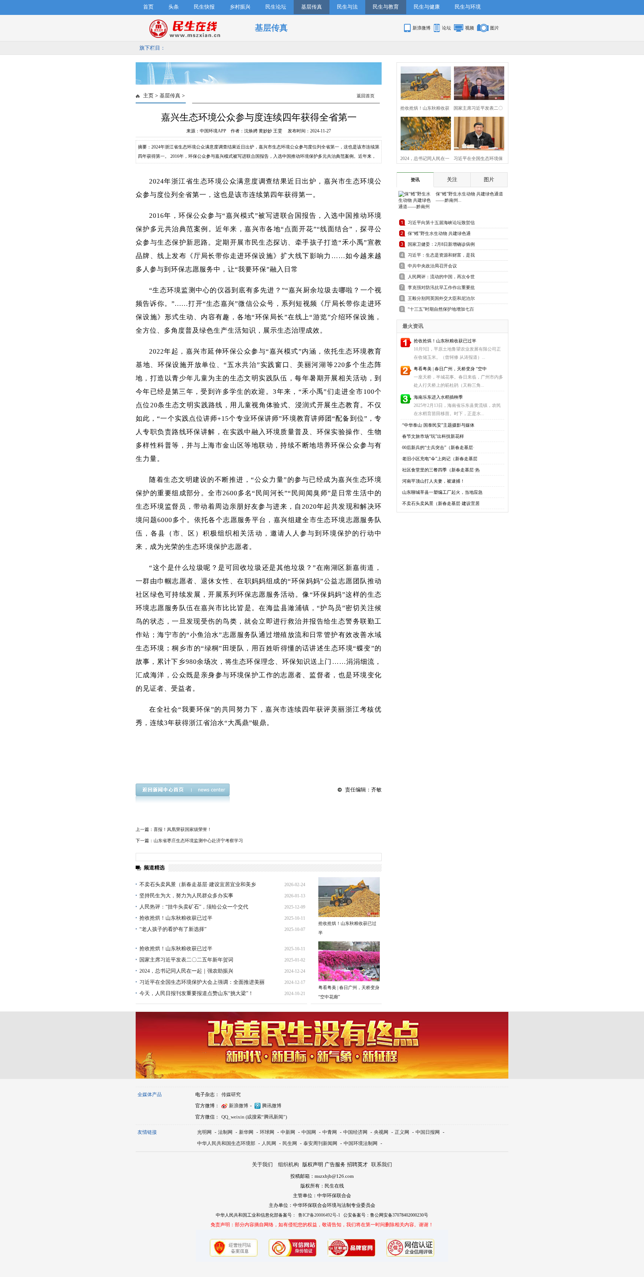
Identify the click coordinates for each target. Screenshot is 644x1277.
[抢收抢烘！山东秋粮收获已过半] (349, 897)
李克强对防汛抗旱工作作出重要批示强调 (441, 289)
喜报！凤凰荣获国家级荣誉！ (183, 829)
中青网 (329, 1132)
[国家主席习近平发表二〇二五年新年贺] (477, 82)
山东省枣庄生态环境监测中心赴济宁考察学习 (198, 840)
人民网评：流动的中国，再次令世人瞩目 (441, 278)
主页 (148, 95)
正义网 (402, 1132)
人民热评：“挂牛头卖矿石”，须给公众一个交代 (193, 907)
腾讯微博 (271, 1105)
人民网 (269, 1143)
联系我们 (381, 1164)
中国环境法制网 (361, 1143)
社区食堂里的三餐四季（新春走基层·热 (441, 470)
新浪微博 (421, 28)
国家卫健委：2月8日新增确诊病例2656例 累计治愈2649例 (441, 246)
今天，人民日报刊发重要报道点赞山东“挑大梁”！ (196, 993)
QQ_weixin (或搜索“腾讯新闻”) (254, 1117)
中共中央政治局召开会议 (432, 266)
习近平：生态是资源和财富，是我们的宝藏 (441, 256)
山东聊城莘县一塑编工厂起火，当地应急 (442, 492)
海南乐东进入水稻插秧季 (438, 397)
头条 (173, 7)
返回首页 (366, 95)
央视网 (381, 1132)
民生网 (289, 1143)
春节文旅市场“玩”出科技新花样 (433, 436)
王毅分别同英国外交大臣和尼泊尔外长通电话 (441, 300)
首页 (148, 7)
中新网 (288, 1132)
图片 (494, 28)
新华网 (246, 1132)
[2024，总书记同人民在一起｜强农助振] (423, 132)
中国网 (309, 1132)
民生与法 (347, 7)
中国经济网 (355, 1132)
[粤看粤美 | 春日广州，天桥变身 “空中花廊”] (349, 961)
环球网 (267, 1132)
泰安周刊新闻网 (320, 1143)
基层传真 (311, 7)
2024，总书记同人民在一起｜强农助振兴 (186, 971)
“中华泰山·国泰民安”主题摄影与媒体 (438, 425)
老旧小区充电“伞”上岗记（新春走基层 (439, 458)
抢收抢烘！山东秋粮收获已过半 (175, 918)
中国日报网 (428, 1132)
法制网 (225, 1132)
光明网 (204, 1132)
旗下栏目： (152, 48)
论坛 (446, 28)
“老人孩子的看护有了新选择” (172, 929)
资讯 (415, 179)
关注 (452, 179)
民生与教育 (386, 7)
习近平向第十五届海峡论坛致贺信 (441, 222)
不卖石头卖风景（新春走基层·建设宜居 (441, 503)
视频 (469, 28)
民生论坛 (275, 7)
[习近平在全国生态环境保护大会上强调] (477, 132)
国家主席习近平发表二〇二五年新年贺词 (186, 960)
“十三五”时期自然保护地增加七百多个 (441, 310)
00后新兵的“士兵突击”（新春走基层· (438, 447)
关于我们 (262, 1164)
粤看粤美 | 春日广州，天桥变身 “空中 (450, 368)
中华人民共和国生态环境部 (226, 1143)
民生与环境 (468, 7)
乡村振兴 (240, 7)
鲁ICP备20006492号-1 (319, 1215)
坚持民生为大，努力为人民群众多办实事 (186, 895)
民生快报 (204, 7)
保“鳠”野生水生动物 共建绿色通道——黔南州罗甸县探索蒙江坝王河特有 (441, 235)
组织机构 (288, 1164)
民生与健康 (427, 7)
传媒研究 (231, 1094)
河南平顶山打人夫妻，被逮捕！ (433, 481)
